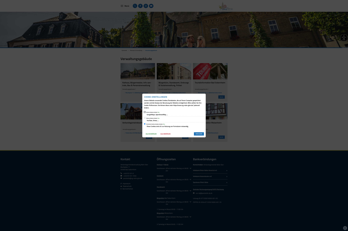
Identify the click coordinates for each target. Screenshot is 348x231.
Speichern (199, 134)
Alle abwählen (165, 134)
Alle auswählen (151, 134)
